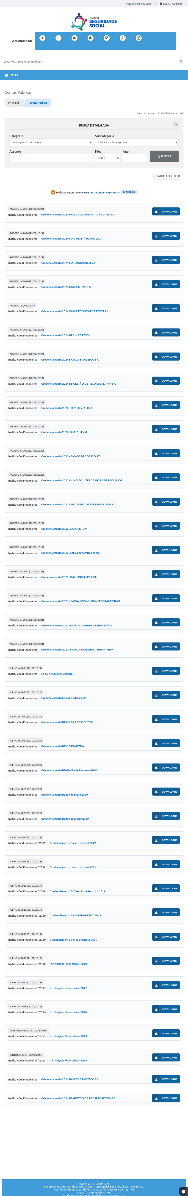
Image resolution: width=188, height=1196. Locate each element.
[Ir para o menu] (161, 38)
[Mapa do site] (122, 38)
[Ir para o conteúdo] (151, 38)
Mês (98, 151)
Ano (126, 151)
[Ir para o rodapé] (49, 47)
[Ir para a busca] (39, 47)
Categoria (16, 136)
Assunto (15, 151)
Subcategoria (104, 136)
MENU (14, 75)
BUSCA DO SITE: (17, 54)
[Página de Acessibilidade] (138, 38)
